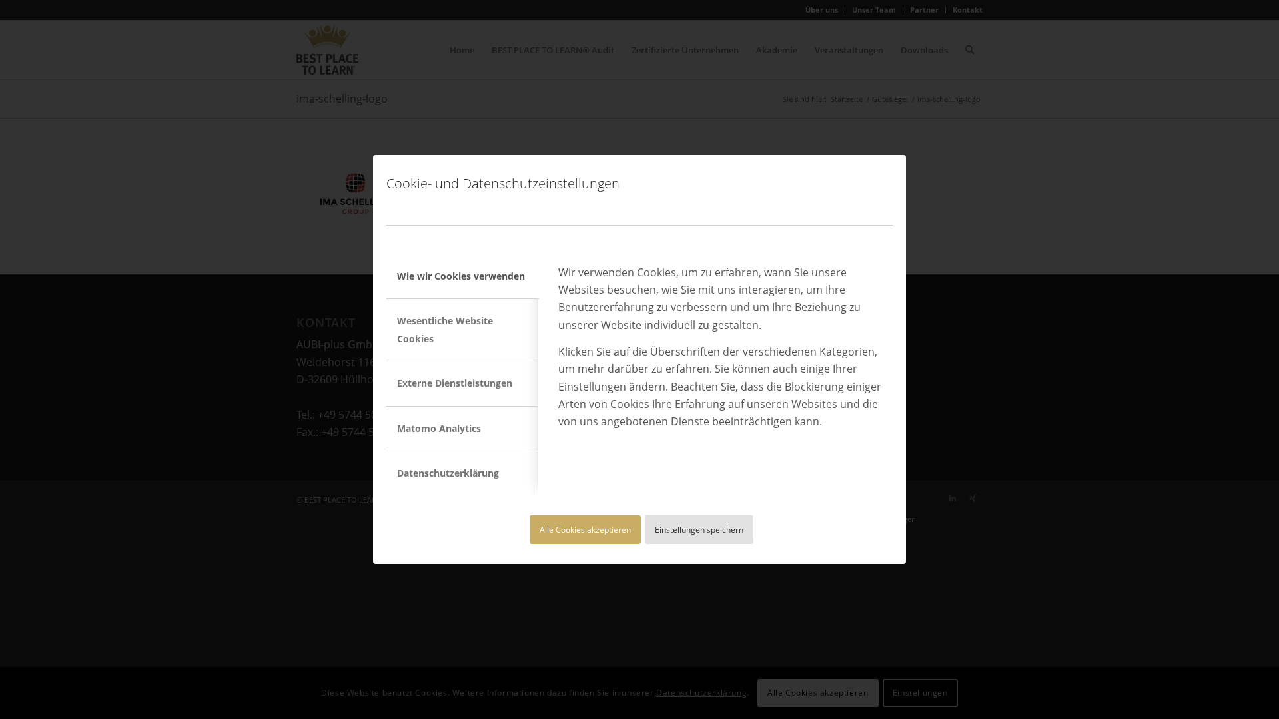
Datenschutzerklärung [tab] (448, 473)
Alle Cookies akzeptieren (585, 529)
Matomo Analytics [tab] (439, 428)
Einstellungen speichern (699, 529)
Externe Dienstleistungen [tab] (454, 383)
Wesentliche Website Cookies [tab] (445, 329)
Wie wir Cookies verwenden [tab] (461, 276)
